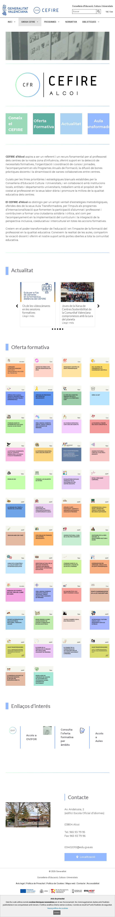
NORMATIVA (71, 22)
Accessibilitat (93, 883)
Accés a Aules (99, 737)
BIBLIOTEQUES (89, 22)
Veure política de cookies (57, 908)
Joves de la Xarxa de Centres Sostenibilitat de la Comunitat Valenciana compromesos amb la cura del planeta (37, 312)
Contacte (81, 883)
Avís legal (20, 883)
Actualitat (71, 123)
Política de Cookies (55, 883)
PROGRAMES (50, 22)
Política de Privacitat (35, 883)
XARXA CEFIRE (28, 22)
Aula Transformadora (98, 123)
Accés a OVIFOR (31, 737)
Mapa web (70, 883)
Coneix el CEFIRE (15, 123)
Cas (111, 12)
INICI (10, 22)
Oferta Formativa (44, 123)
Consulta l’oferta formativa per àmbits (67, 737)
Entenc (57, 913)
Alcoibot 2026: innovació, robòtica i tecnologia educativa (77, 309)
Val (107, 12)
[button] (106, 22)
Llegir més (28, 322)
